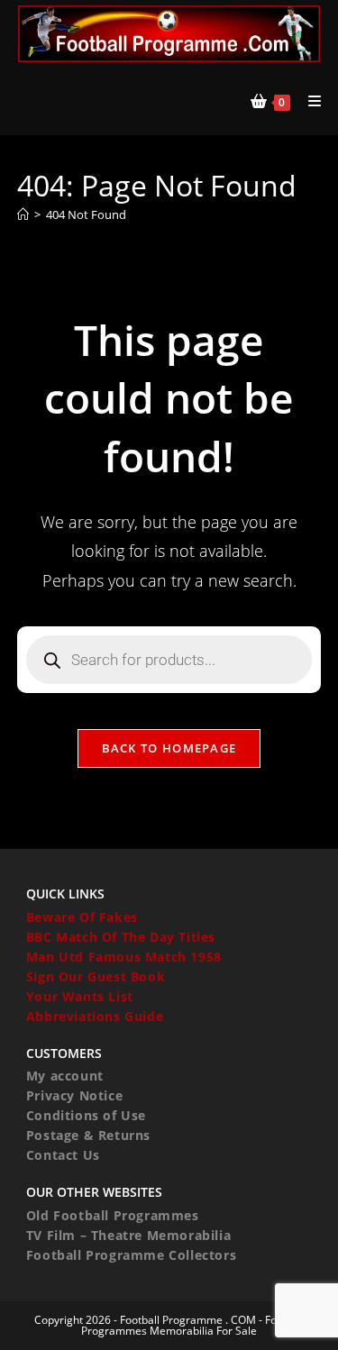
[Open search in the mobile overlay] (169, 659)
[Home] (23, 214)
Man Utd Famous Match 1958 (124, 956)
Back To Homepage (169, 748)
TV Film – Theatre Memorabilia (128, 1235)
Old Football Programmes (112, 1215)
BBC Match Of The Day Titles (120, 936)
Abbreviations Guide (94, 1016)
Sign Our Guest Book (95, 976)
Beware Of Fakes (82, 917)
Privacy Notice (74, 1095)
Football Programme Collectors (131, 1254)
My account (65, 1075)
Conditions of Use (86, 1115)
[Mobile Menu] (308, 101)
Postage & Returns (88, 1135)
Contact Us (63, 1154)
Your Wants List (79, 996)
